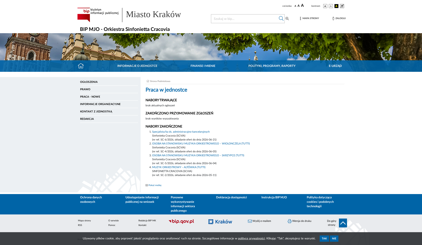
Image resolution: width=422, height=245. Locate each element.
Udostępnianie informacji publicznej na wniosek (142, 199)
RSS (80, 225)
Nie (334, 238)
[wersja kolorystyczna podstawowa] (325, 6)
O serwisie (113, 221)
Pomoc (111, 225)
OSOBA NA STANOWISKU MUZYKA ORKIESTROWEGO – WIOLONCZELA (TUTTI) (201, 143)
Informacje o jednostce (137, 66)
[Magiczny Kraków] (225, 224)
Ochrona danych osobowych (91, 199)
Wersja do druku (301, 221)
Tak (324, 238)
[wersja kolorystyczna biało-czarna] (330, 6)
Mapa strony (84, 221)
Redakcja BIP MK (147, 221)
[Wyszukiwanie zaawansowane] (287, 18)
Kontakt (142, 225)
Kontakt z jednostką (96, 111)
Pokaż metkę (155, 185)
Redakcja (87, 119)
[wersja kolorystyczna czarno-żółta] (336, 6)
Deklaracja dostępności (231, 197)
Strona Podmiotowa (160, 81)
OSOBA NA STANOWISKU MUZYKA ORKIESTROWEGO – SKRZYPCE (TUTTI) (198, 155)
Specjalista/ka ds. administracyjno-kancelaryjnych (181, 131)
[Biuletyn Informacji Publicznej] (185, 223)
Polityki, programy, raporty (272, 66)
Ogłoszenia (89, 82)
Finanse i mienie (203, 66)
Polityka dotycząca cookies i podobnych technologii (320, 202)
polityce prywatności (251, 238)
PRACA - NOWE (90, 96)
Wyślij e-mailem (261, 221)
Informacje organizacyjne (100, 104)
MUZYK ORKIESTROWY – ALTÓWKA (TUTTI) (178, 167)
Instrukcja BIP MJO (274, 197)
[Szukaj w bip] (281, 18)
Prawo (85, 89)
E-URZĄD (335, 66)
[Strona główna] (82, 66)
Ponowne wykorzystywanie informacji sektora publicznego (183, 204)
